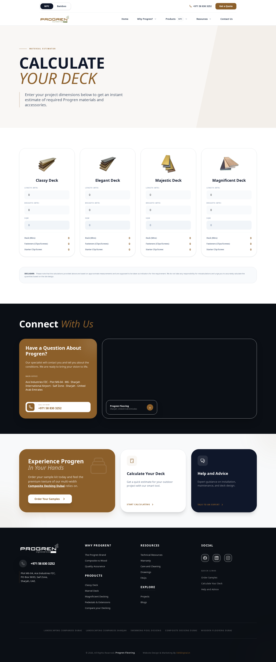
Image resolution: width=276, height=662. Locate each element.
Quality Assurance (95, 566)
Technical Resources (151, 554)
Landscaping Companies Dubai (63, 630)
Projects (145, 596)
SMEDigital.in (183, 652)
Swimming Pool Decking (146, 630)
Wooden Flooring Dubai (216, 630)
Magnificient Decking (96, 596)
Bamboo (61, 6)
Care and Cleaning (151, 566)
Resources (202, 18)
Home (125, 18)
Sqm (26, 218)
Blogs (144, 602)
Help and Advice (210, 589)
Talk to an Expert (209, 504)
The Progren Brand (95, 554)
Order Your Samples (47, 499)
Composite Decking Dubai (46, 486)
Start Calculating (138, 504)
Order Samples (209, 577)
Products (174, 18)
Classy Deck (91, 585)
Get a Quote (226, 6)
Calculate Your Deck (211, 583)
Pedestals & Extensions (97, 602)
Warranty (146, 560)
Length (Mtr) (31, 188)
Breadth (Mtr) (31, 203)
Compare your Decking (97, 608)
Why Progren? (145, 18)
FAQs (143, 577)
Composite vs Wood (96, 560)
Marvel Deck (92, 590)
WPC (46, 6)
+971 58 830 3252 (202, 6)
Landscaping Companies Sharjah (106, 630)
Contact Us (226, 18)
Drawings (146, 572)
